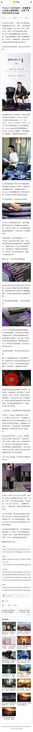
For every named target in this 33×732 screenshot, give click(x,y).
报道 (7, 601)
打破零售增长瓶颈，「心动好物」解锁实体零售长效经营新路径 (24, 613)
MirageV (20, 728)
